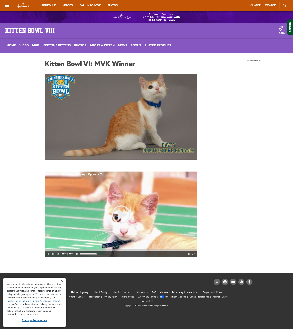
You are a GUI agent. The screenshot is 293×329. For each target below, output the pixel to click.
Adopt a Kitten (102, 45)
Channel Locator (263, 5)
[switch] (77, 254)
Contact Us (142, 292)
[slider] (121, 250)
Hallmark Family (99, 292)
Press (219, 292)
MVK (35, 45)
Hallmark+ (116, 292)
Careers (164, 292)
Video (24, 45)
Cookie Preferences (199, 297)
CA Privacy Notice (147, 297)
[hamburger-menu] (7, 5)
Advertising (177, 292)
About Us (128, 292)
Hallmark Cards (220, 297)
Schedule (48, 5)
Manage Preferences (34, 320)
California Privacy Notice (34, 301)
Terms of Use (127, 297)
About (136, 45)
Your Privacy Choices (175, 297)
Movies (68, 5)
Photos (80, 45)
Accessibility (148, 301)
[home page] (23, 5)
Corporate (208, 292)
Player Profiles (158, 45)
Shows (113, 5)
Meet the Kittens (57, 45)
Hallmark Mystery (79, 292)
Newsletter (94, 297)
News (122, 45)
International (193, 292)
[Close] (62, 281)
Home (11, 45)
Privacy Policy (110, 297)
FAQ (154, 292)
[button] (121, 214)
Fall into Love (90, 5)
